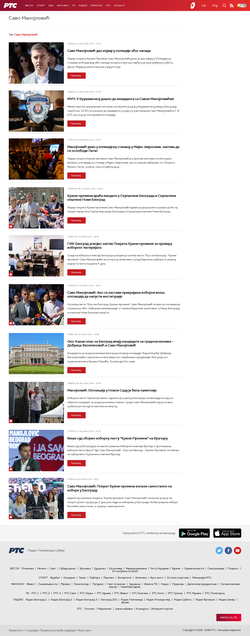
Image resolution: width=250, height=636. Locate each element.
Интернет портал (162, 608)
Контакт (90, 608)
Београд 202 (109, 599)
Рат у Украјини (159, 568)
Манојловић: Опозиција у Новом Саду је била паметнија (111, 390)
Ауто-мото (156, 577)
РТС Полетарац (215, 593)
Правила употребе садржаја (57, 630)
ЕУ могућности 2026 (125, 571)
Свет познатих (116, 584)
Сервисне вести (194, 568)
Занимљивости (47, 584)
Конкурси (142, 608)
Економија (115, 568)
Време (176, 568)
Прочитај (76, 75)
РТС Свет (70, 593)
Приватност (16, 630)
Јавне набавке (124, 608)
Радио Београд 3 (86, 599)
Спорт (41, 5)
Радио (83, 5)
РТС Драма (104, 593)
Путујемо (98, 584)
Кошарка (69, 577)
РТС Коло (158, 593)
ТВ (73, 5)
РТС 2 (46, 593)
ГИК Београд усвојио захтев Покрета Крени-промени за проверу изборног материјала (119, 245)
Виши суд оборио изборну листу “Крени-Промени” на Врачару (117, 438)
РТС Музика (193, 593)
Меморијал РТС (202, 577)
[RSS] (231, 5)
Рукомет (109, 577)
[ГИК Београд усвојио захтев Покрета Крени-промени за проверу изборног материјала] (36, 256)
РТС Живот (121, 593)
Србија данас (67, 568)
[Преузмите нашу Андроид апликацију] (194, 533)
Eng (215, 5)
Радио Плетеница (132, 599)
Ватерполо (125, 577)
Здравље (135, 584)
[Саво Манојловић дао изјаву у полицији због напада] (36, 63)
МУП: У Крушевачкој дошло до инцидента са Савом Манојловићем (120, 99)
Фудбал (55, 577)
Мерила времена (136, 568)
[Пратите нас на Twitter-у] (219, 550)
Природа (178, 584)
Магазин (62, 5)
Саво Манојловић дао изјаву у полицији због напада (109, 51)
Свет (53, 568)
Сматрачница (216, 568)
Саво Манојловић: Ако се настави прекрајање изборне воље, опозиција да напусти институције (116, 294)
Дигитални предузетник (202, 584)
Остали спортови (178, 577)
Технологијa (81, 584)
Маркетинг (105, 608)
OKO (50, 5)
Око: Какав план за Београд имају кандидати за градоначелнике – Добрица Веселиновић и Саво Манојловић (120, 343)
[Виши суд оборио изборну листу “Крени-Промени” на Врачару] (36, 450)
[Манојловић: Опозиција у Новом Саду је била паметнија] (36, 402)
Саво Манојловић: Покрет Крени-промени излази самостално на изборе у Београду (119, 488)
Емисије (96, 5)
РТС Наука (86, 593)
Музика (65, 584)
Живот (31, 584)
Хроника (85, 568)
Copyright (32, 630)
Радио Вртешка (205, 599)
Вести (29, 5)
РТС (108, 5)
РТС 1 (35, 593)
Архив (125, 602)
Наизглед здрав (130, 586)
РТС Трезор (175, 593)
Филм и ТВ (150, 584)
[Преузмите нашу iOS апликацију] (227, 533)
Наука (165, 584)
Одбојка (95, 577)
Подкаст (233, 568)
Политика (27, 568)
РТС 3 (57, 593)
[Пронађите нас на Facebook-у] (228, 550)
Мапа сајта (228, 617)
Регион (41, 568)
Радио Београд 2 (61, 599)
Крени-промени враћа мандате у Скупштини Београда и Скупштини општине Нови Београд (121, 198)
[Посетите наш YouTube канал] (237, 550)
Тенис (82, 577)
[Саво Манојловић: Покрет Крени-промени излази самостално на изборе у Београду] (36, 498)
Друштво (100, 568)
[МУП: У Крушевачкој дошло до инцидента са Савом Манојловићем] (36, 111)
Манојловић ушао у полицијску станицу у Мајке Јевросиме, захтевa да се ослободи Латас (123, 149)
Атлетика (141, 577)
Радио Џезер (227, 599)
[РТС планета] (193, 5)
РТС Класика (140, 593)
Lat (204, 5)
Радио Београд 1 (36, 599)
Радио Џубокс (183, 599)
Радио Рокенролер (158, 599)
